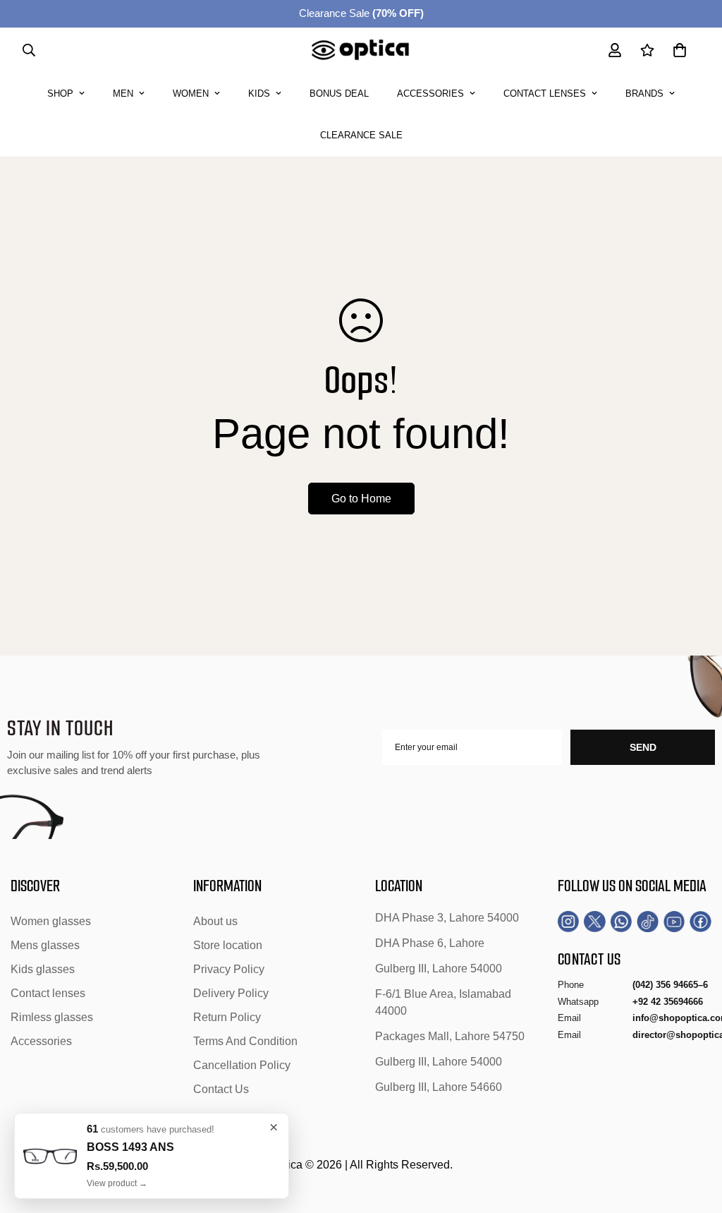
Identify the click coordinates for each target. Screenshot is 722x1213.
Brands (644, 93)
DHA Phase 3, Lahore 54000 (447, 918)
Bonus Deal (339, 93)
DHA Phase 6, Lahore (429, 943)
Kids (259, 93)
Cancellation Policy (241, 1065)
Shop (60, 93)
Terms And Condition (245, 1041)
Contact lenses (544, 93)
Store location (227, 945)
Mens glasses (45, 945)
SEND (643, 747)
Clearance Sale (361, 13)
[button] (679, 50)
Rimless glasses (52, 1017)
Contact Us (221, 1089)
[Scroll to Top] (694, 1136)
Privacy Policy (228, 969)
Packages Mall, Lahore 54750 (450, 1036)
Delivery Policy (231, 993)
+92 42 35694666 (667, 1001)
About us (215, 921)
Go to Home (361, 499)
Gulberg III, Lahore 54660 (438, 1087)
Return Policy (227, 1017)
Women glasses (51, 921)
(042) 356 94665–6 (670, 984)
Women (191, 93)
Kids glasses (43, 969)
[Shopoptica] (361, 50)
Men (123, 93)
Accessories (430, 93)
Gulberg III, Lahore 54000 (438, 968)
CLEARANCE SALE (361, 135)
